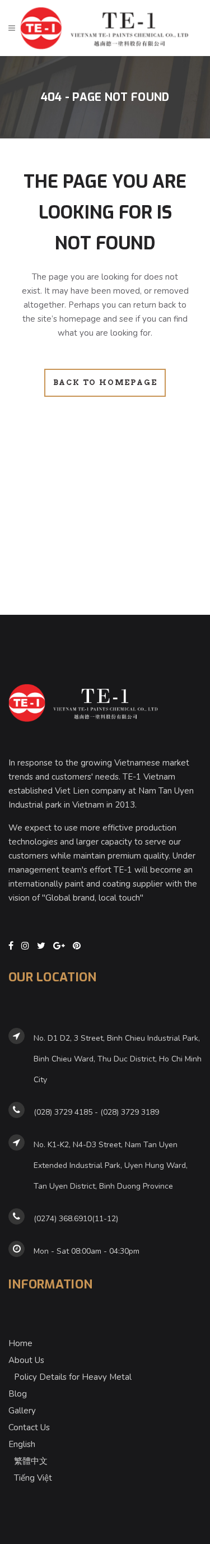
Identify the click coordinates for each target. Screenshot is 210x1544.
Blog (17, 1393)
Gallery (22, 1410)
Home (20, 1343)
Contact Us (29, 1427)
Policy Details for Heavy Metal (73, 1377)
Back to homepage (105, 382)
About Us (26, 1360)
